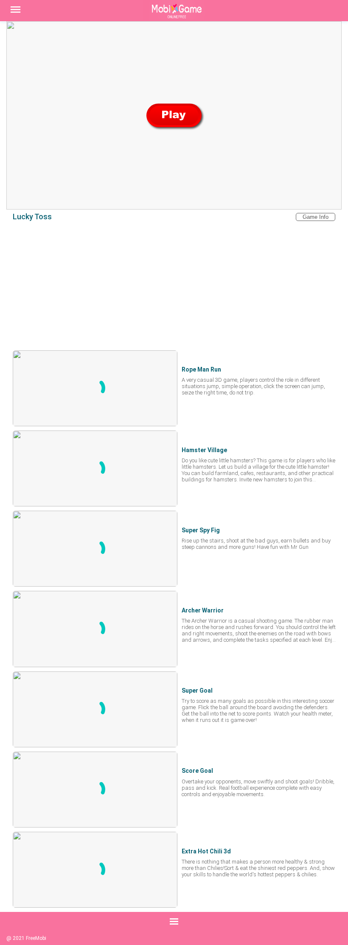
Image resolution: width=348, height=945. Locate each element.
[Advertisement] (174, 285)
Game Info (315, 217)
